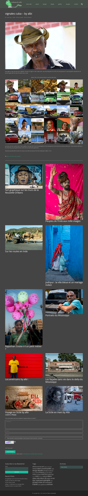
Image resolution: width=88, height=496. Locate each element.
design (34, 470)
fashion (33, 472)
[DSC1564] (76, 85)
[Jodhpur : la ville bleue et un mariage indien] (64, 253)
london (33, 476)
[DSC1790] (37, 124)
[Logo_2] (13, 4)
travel (35, 484)
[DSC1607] (50, 98)
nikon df (49, 478)
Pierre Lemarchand (51, 493)
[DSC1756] (11, 124)
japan (39, 474)
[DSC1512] (50, 85)
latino (13, 156)
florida (37, 472)
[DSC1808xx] (11, 137)
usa (46, 484)
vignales (19, 156)
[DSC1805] (76, 124)
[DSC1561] (63, 85)
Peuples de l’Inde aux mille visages (62, 221)
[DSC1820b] (63, 137)
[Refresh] (15, 441)
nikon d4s (36, 478)
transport (48, 482)
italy (37, 474)
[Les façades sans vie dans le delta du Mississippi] (64, 365)
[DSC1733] (63, 111)
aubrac (45, 466)
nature (45, 476)
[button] (39, 4)
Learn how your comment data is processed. (33, 454)
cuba (19, 17)
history (50, 472)
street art (41, 482)
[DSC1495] (24, 85)
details (40, 470)
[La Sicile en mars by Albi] (64, 398)
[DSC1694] (50, 111)
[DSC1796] (50, 124)
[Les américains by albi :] (24, 365)
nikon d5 (43, 478)
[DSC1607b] (63, 98)
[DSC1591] (24, 98)
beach (50, 466)
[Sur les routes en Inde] (24, 237)
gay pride (46, 472)
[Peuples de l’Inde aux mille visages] (64, 192)
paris (41, 480)
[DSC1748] (76, 111)
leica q (46, 474)
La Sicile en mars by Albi (57, 412)
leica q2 (51, 474)
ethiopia (45, 471)
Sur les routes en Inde (16, 251)
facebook (50, 471)
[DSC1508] (37, 85)
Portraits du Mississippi (57, 315)
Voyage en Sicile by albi (17, 412)
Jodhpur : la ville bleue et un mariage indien (64, 283)
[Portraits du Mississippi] (64, 301)
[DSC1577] (11, 98)
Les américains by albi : (17, 379)
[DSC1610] (11, 111)
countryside (46, 468)
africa (34, 466)
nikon (16, 156)
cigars (8, 156)
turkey (39, 484)
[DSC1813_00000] (24, 137)
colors (39, 468)
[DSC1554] (11, 85)
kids (42, 474)
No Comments (28, 17)
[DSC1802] (63, 124)
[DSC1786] (24, 124)
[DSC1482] (76, 137)
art (43, 466)
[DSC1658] (24, 111)
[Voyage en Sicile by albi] (24, 398)
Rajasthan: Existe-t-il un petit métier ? (23, 347)
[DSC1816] (37, 137)
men (37, 476)
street (35, 482)
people (21, 17)
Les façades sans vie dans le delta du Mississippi (64, 380)
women (50, 484)
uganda (43, 484)
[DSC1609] (76, 98)
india (34, 474)
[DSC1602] (37, 98)
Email (6, 466)
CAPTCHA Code (8, 448)
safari (51, 480)
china (34, 469)
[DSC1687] (37, 111)
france (41, 472)
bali (48, 466)
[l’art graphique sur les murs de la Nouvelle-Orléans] (24, 176)
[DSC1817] (50, 137)
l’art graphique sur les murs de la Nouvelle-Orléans (22, 191)
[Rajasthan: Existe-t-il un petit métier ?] (24, 317)
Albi (14, 17)
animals (39, 467)
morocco (40, 476)
